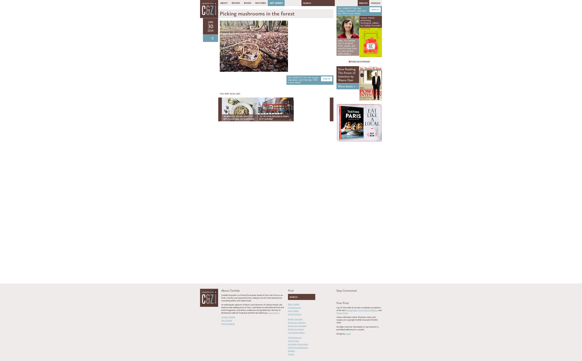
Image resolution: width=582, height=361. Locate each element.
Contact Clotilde (228, 317)
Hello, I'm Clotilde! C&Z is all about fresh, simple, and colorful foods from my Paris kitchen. (347, 47)
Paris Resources (295, 337)
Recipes (236, 3)
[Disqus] (276, 163)
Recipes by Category (297, 322)
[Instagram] (350, 3)
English (363, 3)
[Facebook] (337, 3)
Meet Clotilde (293, 304)
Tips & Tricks (293, 341)
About (224, 3)
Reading (291, 351)
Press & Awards (228, 324)
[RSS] (355, 3)
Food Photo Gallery (296, 332)
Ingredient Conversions (298, 344)
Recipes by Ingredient (297, 326)
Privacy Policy (342, 313)
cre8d (347, 334)
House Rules (352, 310)
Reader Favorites (295, 319)
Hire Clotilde (226, 320)
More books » (346, 86)
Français (375, 3)
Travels (291, 354)
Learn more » (274, 313)
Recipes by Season (296, 329)
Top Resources (294, 307)
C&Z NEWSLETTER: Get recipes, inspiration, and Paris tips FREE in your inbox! (309, 80)
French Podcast (294, 314)
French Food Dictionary (298, 347)
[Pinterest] (346, 3)
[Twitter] (341, 3)
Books (247, 3)
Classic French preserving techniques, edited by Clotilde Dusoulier (371, 21)
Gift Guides (276, 3)
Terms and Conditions (367, 310)
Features (260, 3)
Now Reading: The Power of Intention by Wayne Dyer (347, 74)
